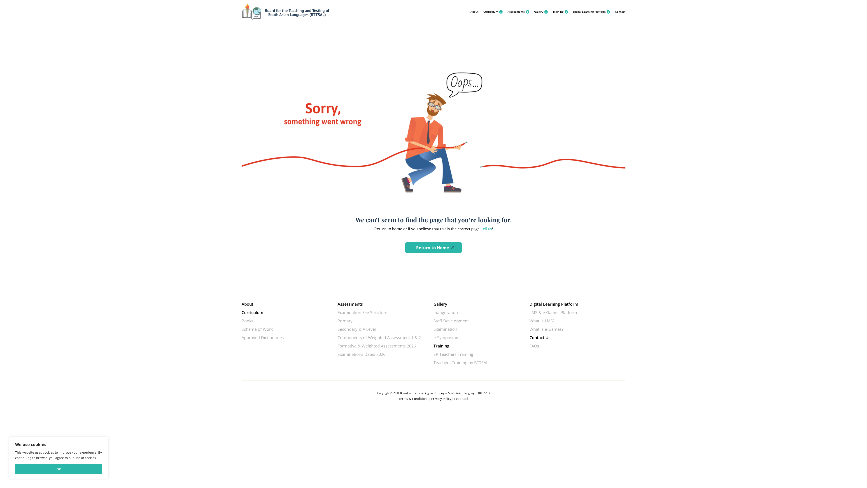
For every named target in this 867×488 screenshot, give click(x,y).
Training (558, 12)
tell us (486, 228)
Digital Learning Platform (589, 12)
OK (58, 469)
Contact (620, 12)
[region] (58, 458)
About (474, 12)
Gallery (538, 12)
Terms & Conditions (413, 398)
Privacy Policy (441, 398)
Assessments (516, 12)
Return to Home (432, 247)
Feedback (461, 398)
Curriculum (490, 12)
